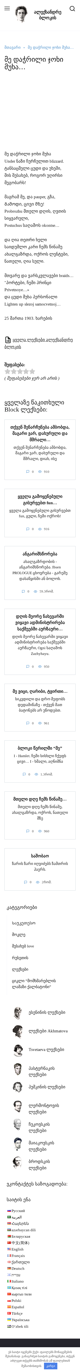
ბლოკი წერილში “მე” (40, 748)
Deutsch (18, 1268)
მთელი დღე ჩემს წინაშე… (40, 799)
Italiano (18, 1281)
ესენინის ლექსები (47, 1012)
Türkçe (17, 1313)
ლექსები (20, 969)
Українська (21, 1320)
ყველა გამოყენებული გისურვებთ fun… (40, 499)
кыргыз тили (22, 1294)
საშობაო (40, 856)
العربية (17, 1217)
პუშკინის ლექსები (47, 1087)
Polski (16, 1301)
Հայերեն (20, 1224)
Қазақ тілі (19, 1288)
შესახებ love (23, 946)
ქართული (21, 1262)
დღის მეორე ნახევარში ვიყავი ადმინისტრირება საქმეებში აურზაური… (40, 622)
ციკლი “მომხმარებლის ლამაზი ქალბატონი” (34, 984)
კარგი (50, 1366)
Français (18, 1256)
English (18, 1249)
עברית (16, 1275)
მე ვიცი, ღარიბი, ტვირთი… (40, 691)
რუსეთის (20, 958)
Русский (18, 1211)
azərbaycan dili (24, 1230)
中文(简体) (20, 1243)
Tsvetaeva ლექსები (46, 1049)
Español (18, 1307)
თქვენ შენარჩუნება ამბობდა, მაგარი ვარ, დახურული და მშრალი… (40, 433)
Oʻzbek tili (20, 1326)
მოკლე (18, 934)
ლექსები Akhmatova (48, 1031)
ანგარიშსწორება (40, 553)
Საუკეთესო (24, 923)
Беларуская (21, 1236)
